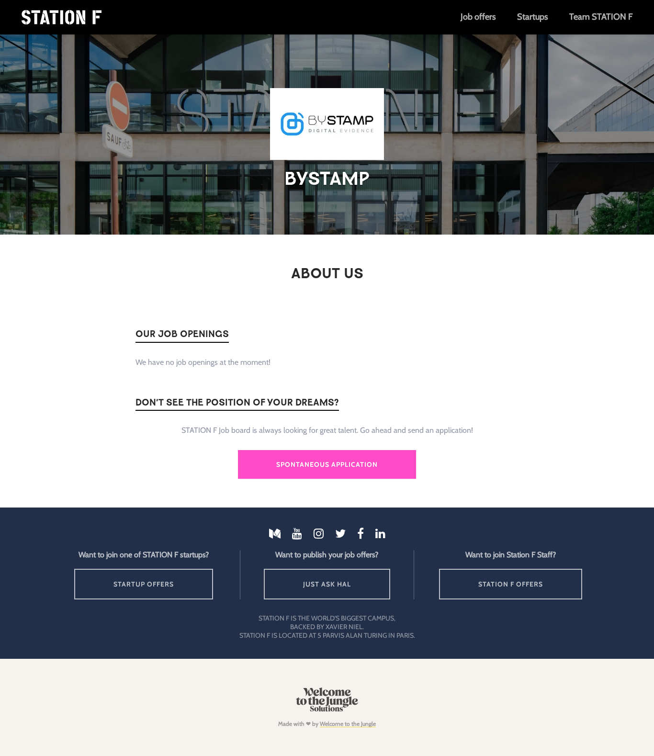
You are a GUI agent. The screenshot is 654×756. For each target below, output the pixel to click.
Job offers (478, 16)
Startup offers (143, 584)
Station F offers (510, 584)
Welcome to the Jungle (348, 723)
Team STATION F (600, 16)
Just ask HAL (327, 584)
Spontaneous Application (327, 464)
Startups (532, 16)
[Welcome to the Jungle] (327, 709)
